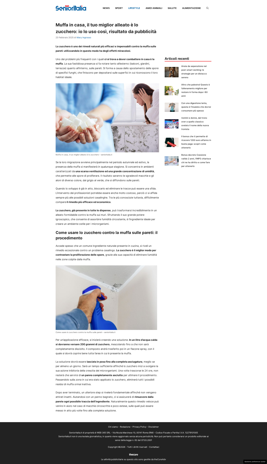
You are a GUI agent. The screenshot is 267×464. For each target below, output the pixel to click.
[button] (207, 8)
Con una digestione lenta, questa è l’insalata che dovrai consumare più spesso (196, 107)
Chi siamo (113, 426)
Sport (119, 8)
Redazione (125, 426)
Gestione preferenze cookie (254, 462)
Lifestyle (134, 8)
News (106, 8)
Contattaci (154, 447)
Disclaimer (153, 426)
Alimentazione (191, 8)
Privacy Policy (139, 426)
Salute (172, 8)
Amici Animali (154, 8)
